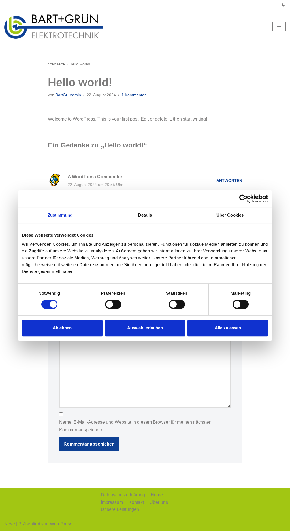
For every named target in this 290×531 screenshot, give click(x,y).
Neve (9, 523)
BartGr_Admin (68, 95)
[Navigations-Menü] (279, 26)
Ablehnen (62, 328)
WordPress (61, 523)
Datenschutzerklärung (123, 495)
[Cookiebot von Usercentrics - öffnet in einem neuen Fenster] (243, 198)
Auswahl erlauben (145, 328)
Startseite (56, 64)
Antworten (229, 180)
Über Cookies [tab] (230, 215)
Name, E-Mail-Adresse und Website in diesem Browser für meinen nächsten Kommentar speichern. (135, 426)
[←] (53, 26)
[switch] (113, 304)
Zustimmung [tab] (60, 215)
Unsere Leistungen (120, 509)
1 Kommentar (133, 95)
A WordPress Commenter (95, 176)
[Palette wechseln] (283, 4)
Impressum (112, 502)
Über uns (159, 502)
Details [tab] (145, 215)
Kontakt (136, 502)
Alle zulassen (228, 328)
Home (157, 495)
